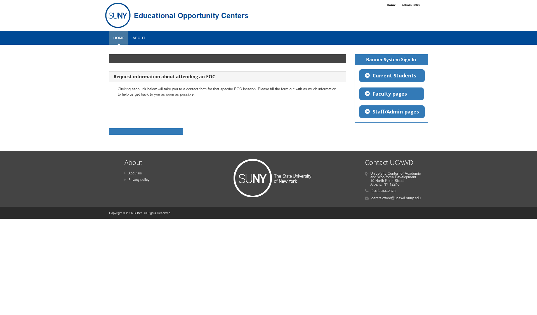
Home (118, 37)
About (139, 37)
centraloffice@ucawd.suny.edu (396, 197)
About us (135, 172)
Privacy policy (138, 179)
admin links (411, 5)
